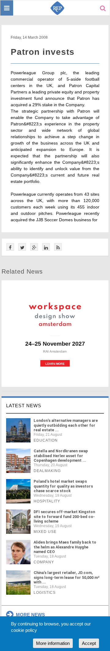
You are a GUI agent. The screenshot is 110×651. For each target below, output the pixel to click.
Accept (89, 643)
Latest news (23, 405)
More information (53, 643)
